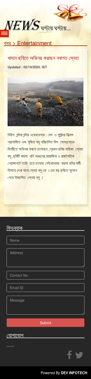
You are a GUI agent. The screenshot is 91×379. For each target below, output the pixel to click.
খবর (7, 43)
